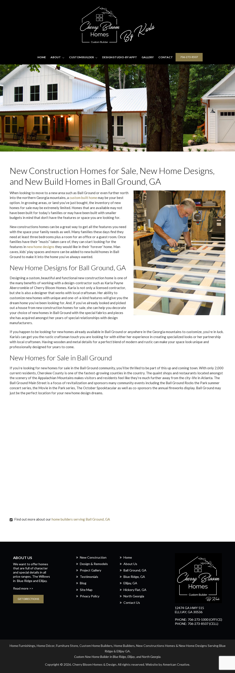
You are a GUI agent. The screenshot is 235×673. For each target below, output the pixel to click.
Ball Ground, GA (134, 570)
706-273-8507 (189, 57)
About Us (130, 564)
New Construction (93, 557)
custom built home (83, 198)
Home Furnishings (22, 646)
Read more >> (23, 588)
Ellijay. (43, 581)
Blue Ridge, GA (134, 577)
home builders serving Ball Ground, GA (81, 519)
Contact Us (131, 602)
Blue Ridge (24, 581)
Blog (83, 583)
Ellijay (131, 657)
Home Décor (46, 646)
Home (127, 557)
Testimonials (89, 577)
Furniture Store (67, 646)
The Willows (41, 576)
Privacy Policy (89, 596)
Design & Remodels (94, 564)
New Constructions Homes (155, 646)
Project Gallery (90, 570)
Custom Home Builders (95, 646)
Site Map (86, 590)
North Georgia (133, 596)
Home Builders (124, 646)
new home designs (40, 247)
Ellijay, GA (130, 583)
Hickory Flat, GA (134, 590)
